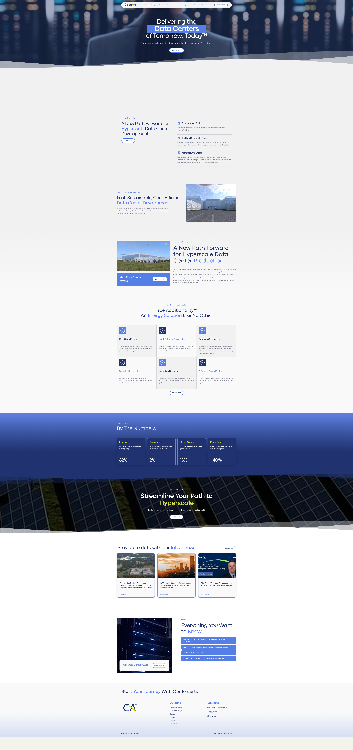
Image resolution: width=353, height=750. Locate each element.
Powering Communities (210, 339)
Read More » (123, 594)
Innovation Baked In (168, 371)
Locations (176, 5)
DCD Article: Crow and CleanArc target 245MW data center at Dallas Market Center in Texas (175, 585)
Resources (205, 5)
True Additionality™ (164, 5)
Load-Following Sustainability (173, 339)
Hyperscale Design (150, 5)
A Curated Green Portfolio (211, 371)
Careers (196, 5)
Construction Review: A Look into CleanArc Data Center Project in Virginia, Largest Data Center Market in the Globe (136, 585)
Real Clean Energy (128, 339)
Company (185, 5)
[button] (208, 640)
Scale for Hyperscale (129, 371)
